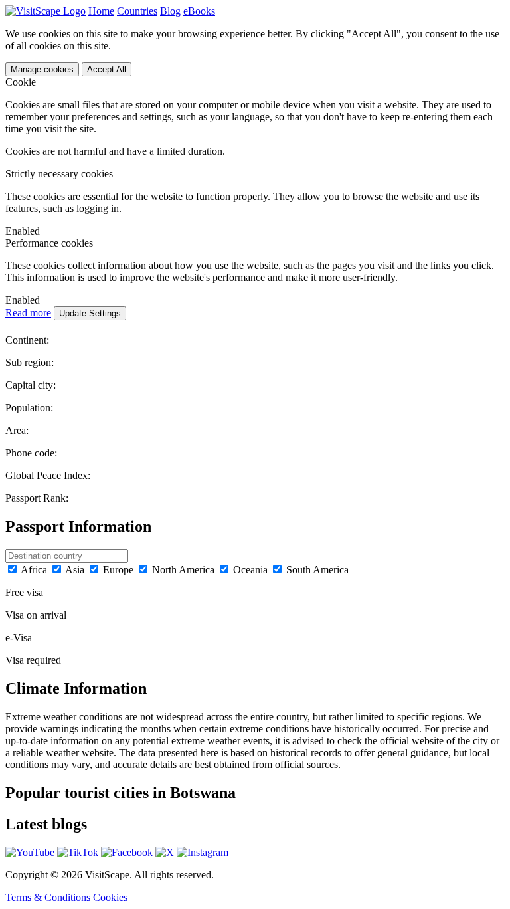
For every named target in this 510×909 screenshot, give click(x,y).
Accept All (106, 69)
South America (317, 569)
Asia (74, 569)
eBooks (199, 11)
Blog (170, 11)
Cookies (110, 897)
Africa (34, 569)
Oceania (250, 569)
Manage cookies (42, 69)
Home (101, 11)
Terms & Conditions (47, 897)
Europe (118, 569)
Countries (137, 11)
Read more (28, 312)
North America (183, 569)
